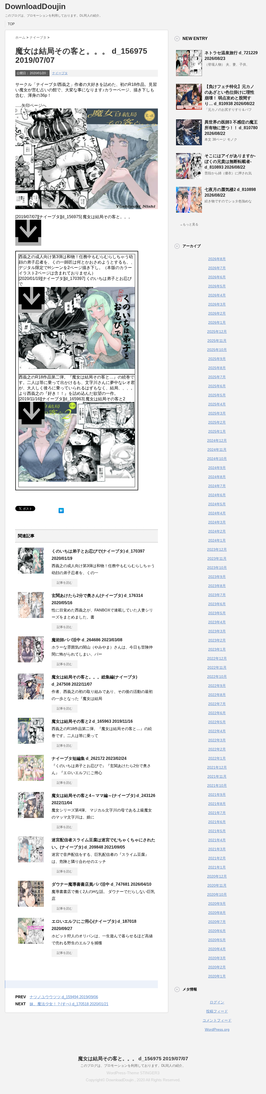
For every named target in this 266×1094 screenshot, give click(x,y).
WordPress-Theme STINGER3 (133, 1073)
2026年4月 (217, 295)
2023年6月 (217, 604)
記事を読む (64, 582)
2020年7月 (217, 922)
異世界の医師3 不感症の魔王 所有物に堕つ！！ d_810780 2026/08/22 (231, 128)
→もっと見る (189, 224)
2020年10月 (217, 894)
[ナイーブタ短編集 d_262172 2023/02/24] (31, 779)
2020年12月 (217, 876)
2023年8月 (217, 586)
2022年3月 (217, 740)
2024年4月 (217, 513)
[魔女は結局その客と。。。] (86, 235)
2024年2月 (217, 531)
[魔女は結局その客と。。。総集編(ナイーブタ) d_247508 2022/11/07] (31, 697)
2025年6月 (217, 386)
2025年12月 (217, 331)
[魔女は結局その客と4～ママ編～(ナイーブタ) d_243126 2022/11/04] (31, 816)
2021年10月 (217, 785)
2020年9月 (217, 904)
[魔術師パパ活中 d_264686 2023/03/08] (31, 660)
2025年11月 (217, 341)
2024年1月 (217, 540)
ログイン (217, 1002)
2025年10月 (217, 350)
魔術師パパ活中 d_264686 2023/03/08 (87, 640)
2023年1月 (217, 649)
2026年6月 (217, 277)
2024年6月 (217, 495)
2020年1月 (217, 976)
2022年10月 (217, 677)
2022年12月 (217, 658)
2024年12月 (217, 440)
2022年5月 (217, 722)
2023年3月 (217, 631)
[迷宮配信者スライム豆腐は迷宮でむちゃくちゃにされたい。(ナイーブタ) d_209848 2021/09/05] (31, 860)
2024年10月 (217, 459)
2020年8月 (217, 913)
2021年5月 (217, 831)
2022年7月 (217, 704)
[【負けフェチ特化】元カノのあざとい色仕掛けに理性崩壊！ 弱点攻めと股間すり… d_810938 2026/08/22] (189, 108)
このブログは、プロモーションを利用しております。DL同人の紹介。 (133, 1066)
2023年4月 (217, 622)
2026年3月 (217, 304)
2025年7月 (217, 377)
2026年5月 (217, 286)
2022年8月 (217, 695)
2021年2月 (217, 858)
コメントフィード (217, 1020)
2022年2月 (217, 749)
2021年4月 (217, 840)
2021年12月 (217, 767)
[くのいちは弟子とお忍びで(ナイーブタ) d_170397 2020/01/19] (31, 571)
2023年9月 (217, 577)
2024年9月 (217, 468)
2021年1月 (217, 867)
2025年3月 (217, 413)
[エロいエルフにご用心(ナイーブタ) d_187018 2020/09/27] (31, 942)
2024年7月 (217, 486)
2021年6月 (217, 822)
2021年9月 (217, 795)
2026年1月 (217, 322)
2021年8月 (217, 804)
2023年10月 (217, 568)
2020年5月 (217, 940)
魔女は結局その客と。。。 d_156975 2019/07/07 (133, 1058)
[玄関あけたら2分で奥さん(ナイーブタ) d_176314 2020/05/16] (31, 616)
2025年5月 (217, 395)
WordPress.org (217, 1029)
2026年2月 (217, 313)
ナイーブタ (60, 73)
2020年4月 (217, 949)
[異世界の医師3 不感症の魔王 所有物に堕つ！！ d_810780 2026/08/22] (189, 143)
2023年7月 (217, 595)
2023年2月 (217, 640)
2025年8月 (217, 368)
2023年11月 (217, 558)
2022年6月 (217, 713)
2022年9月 (217, 686)
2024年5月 (217, 504)
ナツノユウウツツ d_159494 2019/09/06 (64, 997)
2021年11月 (217, 776)
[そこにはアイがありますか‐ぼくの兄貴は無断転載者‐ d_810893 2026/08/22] (189, 177)
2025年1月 (217, 431)
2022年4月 (217, 731)
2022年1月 (217, 758)
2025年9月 (217, 359)
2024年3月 (217, 522)
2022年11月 (217, 667)
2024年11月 (217, 450)
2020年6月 (217, 931)
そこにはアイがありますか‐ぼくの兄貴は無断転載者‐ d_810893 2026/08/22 (230, 161)
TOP (11, 24)
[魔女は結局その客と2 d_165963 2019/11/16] (31, 742)
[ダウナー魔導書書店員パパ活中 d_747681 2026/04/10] (31, 905)
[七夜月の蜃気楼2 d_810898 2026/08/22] (189, 211)
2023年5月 (217, 613)
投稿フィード (217, 1011)
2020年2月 (217, 967)
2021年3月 (217, 849)
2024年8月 (217, 477)
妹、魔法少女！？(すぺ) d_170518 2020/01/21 (69, 1004)
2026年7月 (217, 268)
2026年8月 (217, 259)
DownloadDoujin (35, 6)
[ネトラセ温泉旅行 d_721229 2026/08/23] (189, 74)
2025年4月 (217, 404)
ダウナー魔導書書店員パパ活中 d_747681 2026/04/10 (101, 884)
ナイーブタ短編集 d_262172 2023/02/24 (89, 758)
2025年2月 (217, 422)
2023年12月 (217, 549)
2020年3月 (217, 958)
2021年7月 (217, 813)
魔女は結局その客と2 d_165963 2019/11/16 (92, 721)
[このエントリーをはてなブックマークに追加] (61, 509)
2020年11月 (217, 885)
